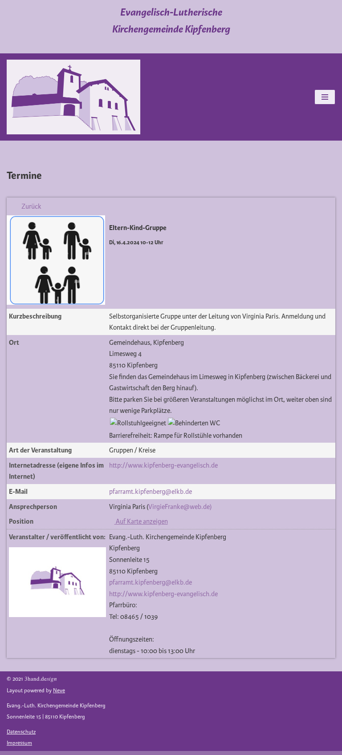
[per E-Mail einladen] (120, 206)
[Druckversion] (135, 206)
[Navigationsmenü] (324, 97)
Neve (59, 690)
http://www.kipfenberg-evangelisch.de (163, 465)
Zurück (31, 206)
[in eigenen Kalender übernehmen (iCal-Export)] (112, 206)
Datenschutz (21, 732)
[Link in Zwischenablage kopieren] (128, 206)
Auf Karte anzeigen (141, 521)
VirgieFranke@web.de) (180, 507)
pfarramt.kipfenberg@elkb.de (150, 492)
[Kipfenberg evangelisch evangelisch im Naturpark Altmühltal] (73, 97)
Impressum (19, 743)
